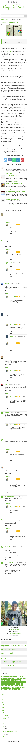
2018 (3, 706)
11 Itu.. (2, 670)
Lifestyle (18, 683)
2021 (3, 701)
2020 (3, 702)
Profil (10, 12)
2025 (3, 694)
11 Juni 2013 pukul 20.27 (14, 519)
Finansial (24, 678)
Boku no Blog (8, 357)
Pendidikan (20, 685)
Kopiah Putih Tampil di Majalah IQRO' (14, 183)
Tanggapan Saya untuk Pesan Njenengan (15, 168)
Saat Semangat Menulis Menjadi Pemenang (15, 191)
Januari (4, 734)
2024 (3, 696)
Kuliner (6, 683)
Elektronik (13, 678)
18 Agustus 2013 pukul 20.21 (17, 546)
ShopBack (23, 687)
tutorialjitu (8, 412)
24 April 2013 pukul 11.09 (12, 467)
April (4, 728)
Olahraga (3, 685)
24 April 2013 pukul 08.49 (15, 439)
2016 (3, 709)
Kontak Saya (4, 642)
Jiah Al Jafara (8, 214)
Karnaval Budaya (4, 682)
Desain (8, 678)
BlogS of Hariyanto (9, 496)
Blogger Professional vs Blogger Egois (9, 668)
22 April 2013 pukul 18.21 (13, 240)
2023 (3, 697)
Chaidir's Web (8, 546)
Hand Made (7, 680)
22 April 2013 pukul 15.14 (16, 214)
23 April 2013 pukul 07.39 (16, 314)
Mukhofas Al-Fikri (9, 562)
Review (12, 687)
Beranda (4, 12)
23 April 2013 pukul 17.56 (20, 336)
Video (13, 689)
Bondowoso (3, 678)
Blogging (9, 24)
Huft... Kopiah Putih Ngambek (12, 175)
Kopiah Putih (9, 51)
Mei (4, 726)
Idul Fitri (13, 680)
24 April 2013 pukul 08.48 (16, 412)
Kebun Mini (12, 682)
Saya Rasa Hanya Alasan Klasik (12, 199)
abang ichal (7, 314)
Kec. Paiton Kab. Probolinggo (14, 633)
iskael (6, 240)
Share (10, 159)
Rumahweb (17, 687)
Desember (5, 715)
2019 (3, 704)
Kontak (16, 12)
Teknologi (3, 689)
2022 (3, 699)
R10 (6, 467)
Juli (4, 723)
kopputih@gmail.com (14, 629)
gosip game (7, 439)
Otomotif (9, 685)
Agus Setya (7, 384)
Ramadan (8, 687)
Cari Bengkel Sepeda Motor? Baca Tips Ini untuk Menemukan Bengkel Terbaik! (13, 662)
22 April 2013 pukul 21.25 (15, 283)
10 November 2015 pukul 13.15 (20, 562)
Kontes (2, 683)
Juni (4, 725)
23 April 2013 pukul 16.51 (17, 357)
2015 (3, 710)
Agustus (5, 721)
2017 (3, 707)
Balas (6, 219)
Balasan (8, 222)
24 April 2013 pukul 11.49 (19, 496)
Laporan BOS (12, 683)
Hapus (9, 219)
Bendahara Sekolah (9, 676)
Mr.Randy (7, 283)
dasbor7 (7, 519)
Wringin (17, 689)
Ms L (22, 683)
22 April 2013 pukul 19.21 (18, 262)
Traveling (9, 689)
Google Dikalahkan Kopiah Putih (10, 731)
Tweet (5, 160)
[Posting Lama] (26, 597)
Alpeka (2, 676)
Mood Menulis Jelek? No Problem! (8, 649)
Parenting (14, 685)
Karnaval (18, 680)
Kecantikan (17, 682)
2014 (3, 712)
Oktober (5, 718)
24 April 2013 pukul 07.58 (15, 384)
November (5, 717)
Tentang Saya (4, 658)
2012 (3, 736)
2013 (3, 714)
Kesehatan (23, 682)
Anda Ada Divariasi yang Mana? (8, 665)
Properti (3, 687)
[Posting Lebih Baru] (2, 597)
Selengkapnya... (9, 173)
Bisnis (15, 676)
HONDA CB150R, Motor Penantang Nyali (10, 656)
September (6, 720)
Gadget (2, 680)
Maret (4, 733)
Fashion (19, 678)
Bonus (22, 12)
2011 (3, 738)
